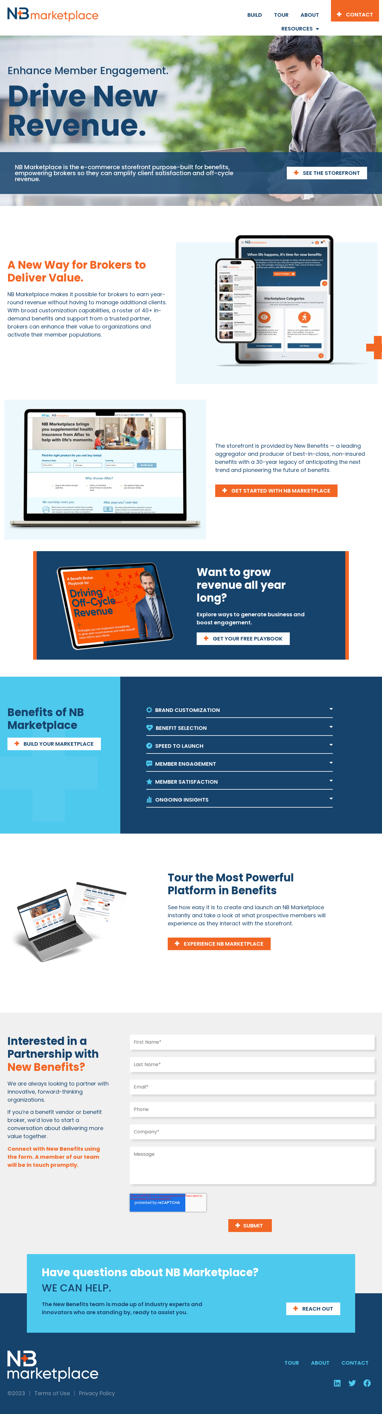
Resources (297, 28)
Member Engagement (185, 764)
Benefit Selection (181, 728)
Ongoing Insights (182, 799)
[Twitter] (352, 1383)
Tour (281, 15)
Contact (355, 1362)
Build (254, 15)
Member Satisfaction (186, 781)
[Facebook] (367, 1383)
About (310, 15)
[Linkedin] (337, 1383)
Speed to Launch (179, 746)
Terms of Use (52, 1393)
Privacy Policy (97, 1393)
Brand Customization (187, 710)
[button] (239, 710)
